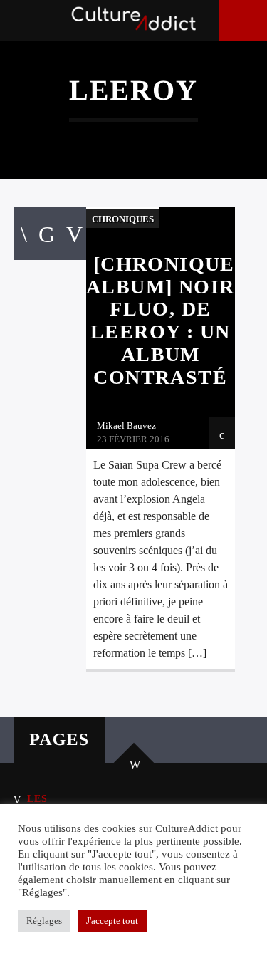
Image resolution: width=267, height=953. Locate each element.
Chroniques (123, 219)
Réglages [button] (44, 920)
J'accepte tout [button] (112, 920)
